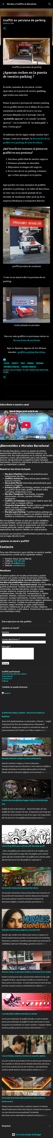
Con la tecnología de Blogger (28, 1134)
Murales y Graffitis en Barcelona (21, 4)
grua (23, 363)
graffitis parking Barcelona (31, 352)
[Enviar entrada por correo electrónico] (4, 360)
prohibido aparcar (11, 367)
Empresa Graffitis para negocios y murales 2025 (21, 930)
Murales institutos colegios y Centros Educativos (21, 758)
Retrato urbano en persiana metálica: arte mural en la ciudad (26, 972)
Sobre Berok (7, 676)
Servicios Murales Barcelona (14, 674)
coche (6, 363)
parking (30, 363)
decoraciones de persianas (26, 340)
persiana (39, 363)
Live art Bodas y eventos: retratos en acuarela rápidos (23, 1056)
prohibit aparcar (29, 367)
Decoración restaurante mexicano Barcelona (20, 888)
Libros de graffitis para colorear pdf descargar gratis (23, 846)
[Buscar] (49, 4)
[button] (4, 28)
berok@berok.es (18, 563)
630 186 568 (19, 561)
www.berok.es (19, 565)
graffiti (15, 363)
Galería (5, 681)
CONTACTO (7, 678)
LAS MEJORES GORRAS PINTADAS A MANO (19, 1014)
